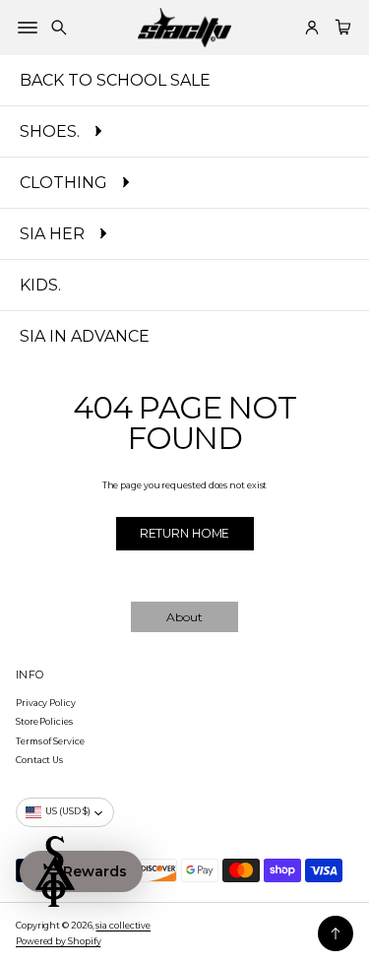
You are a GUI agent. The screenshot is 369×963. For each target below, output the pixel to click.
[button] (59, 27)
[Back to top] (335, 933)
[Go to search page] (59, 27)
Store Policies (44, 721)
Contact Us (39, 759)
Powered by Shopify (58, 940)
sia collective (123, 925)
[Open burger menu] (27, 27)
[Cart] (340, 27)
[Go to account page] (312, 27)
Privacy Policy (46, 702)
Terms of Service (50, 741)
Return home (185, 533)
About (184, 617)
